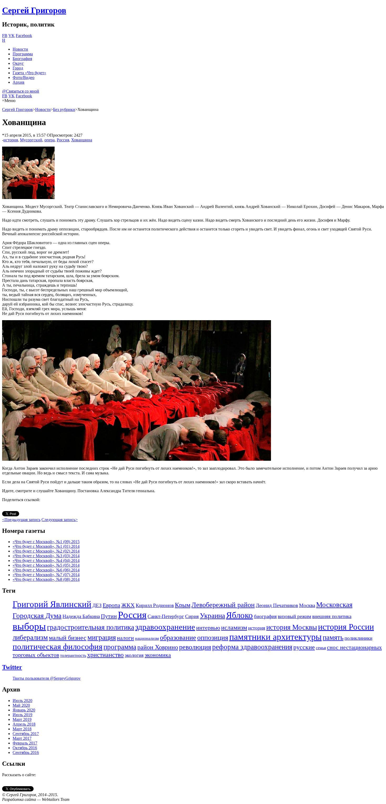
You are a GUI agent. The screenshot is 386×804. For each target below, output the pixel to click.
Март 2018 (22, 729)
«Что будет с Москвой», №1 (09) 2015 (46, 541)
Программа (23, 54)
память (333, 637)
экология (134, 655)
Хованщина (81, 140)
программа (119, 647)
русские (304, 647)
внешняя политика (331, 616)
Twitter (12, 667)
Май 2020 (21, 705)
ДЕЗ (97, 605)
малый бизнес (67, 637)
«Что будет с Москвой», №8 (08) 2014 (46, 579)
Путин (109, 616)
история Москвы (291, 627)
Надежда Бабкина (81, 616)
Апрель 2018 (24, 724)
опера (49, 140)
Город (18, 68)
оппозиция (212, 637)
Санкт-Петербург (166, 616)
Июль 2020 (22, 700)
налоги (125, 638)
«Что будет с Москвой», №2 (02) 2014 (46, 551)
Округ (18, 63)
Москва (307, 605)
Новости (20, 49)
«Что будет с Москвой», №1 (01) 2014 (46, 546)
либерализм (30, 637)
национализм (147, 638)
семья (321, 648)
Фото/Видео (23, 77)
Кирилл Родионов (155, 605)
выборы (29, 626)
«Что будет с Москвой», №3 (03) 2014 (46, 556)
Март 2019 (22, 719)
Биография (22, 58)
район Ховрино (157, 647)
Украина (212, 616)
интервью (208, 628)
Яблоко (239, 615)
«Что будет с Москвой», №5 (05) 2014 (46, 565)
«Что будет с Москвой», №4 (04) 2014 (46, 560)
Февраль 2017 (25, 743)
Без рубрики (64, 109)
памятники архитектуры (275, 637)
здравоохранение (165, 626)
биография (265, 616)
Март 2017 (22, 738)
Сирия (192, 616)
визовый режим (294, 616)
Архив (18, 82)
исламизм (234, 627)
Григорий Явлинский (52, 604)
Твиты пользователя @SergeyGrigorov (47, 678)
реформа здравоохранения (252, 647)
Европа (111, 605)
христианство (105, 654)
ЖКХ (128, 605)
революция (195, 647)
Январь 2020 (24, 710)
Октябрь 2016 (25, 748)
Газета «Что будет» (29, 73)
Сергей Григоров (34, 10)
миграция (101, 637)
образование (178, 637)
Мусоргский (31, 140)
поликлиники (358, 638)
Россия (63, 140)
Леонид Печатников (277, 605)
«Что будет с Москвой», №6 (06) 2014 (46, 570)
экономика (158, 655)
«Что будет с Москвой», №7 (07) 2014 (46, 574)
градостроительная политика (90, 627)
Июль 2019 (22, 714)
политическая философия (57, 646)
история (10, 140)
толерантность (73, 655)
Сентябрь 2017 (26, 733)
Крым (182, 605)
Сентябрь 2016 (26, 752)
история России (346, 626)
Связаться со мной (20, 91)
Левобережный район (223, 605)
